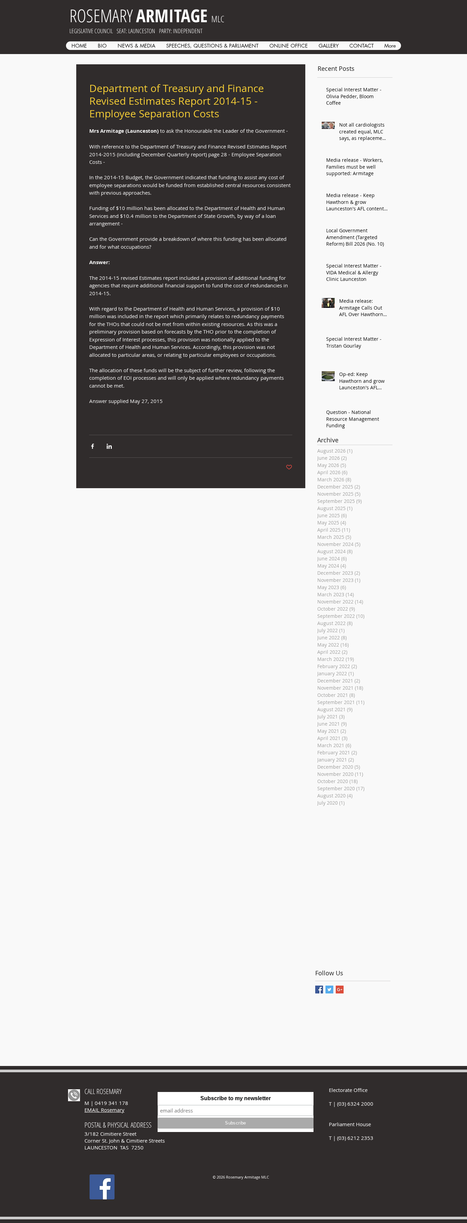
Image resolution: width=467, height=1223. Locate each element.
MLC (217, 19)
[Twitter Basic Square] (329, 989)
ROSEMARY (138, 15)
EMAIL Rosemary (104, 1109)
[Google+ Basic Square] (340, 989)
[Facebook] (102, 1186)
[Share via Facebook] (92, 446)
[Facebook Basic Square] (319, 989)
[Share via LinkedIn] (109, 446)
